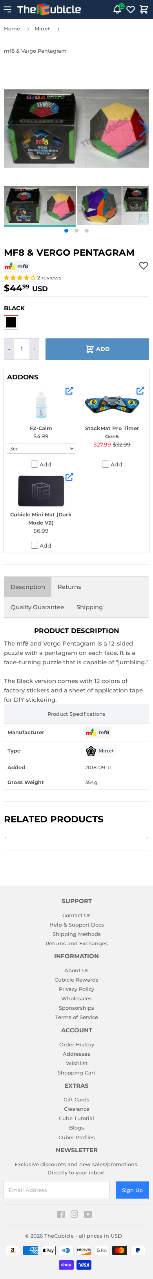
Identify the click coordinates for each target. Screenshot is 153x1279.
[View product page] (69, 390)
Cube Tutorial (76, 1118)
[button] (9, 128)
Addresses (76, 1054)
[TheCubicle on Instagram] (74, 1215)
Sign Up (132, 1190)
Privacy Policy (76, 989)
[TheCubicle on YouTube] (88, 1215)
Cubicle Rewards (76, 980)
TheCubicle (59, 1236)
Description (28, 587)
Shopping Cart (76, 1072)
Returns (69, 587)
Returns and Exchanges (77, 943)
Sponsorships (76, 1008)
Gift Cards (76, 1099)
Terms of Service (76, 1017)
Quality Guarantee (37, 607)
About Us (76, 970)
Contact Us (76, 915)
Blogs (76, 1127)
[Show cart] (144, 9)
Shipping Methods (77, 934)
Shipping (89, 607)
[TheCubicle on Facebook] (61, 1215)
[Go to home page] (49, 9)
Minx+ (42, 28)
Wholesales (76, 998)
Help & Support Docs (76, 924)
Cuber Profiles (76, 1137)
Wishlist (76, 1063)
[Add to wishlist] (143, 265)
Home (12, 28)
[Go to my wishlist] (130, 9)
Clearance (76, 1109)
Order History (76, 1044)
